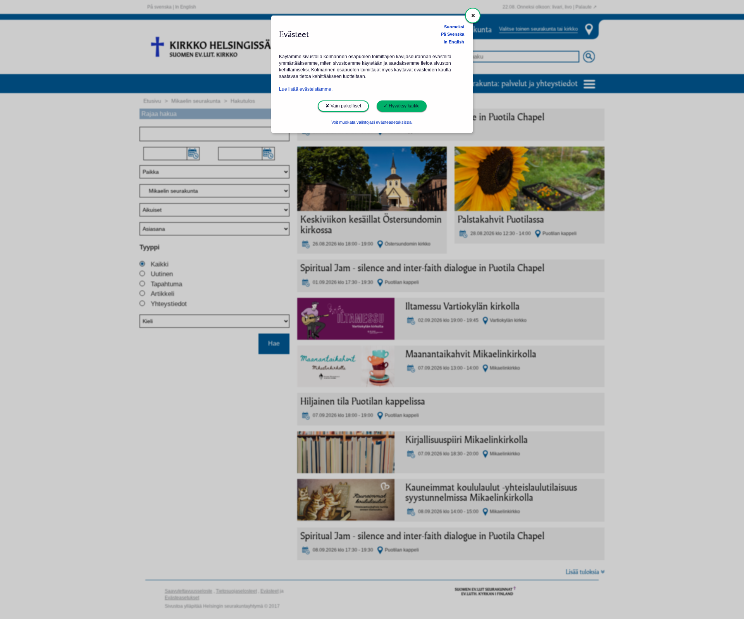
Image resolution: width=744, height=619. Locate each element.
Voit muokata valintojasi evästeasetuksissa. (372, 122)
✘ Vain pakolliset (343, 106)
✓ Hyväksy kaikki (402, 106)
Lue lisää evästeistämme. (305, 89)
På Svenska (452, 34)
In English (454, 42)
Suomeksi (454, 26)
